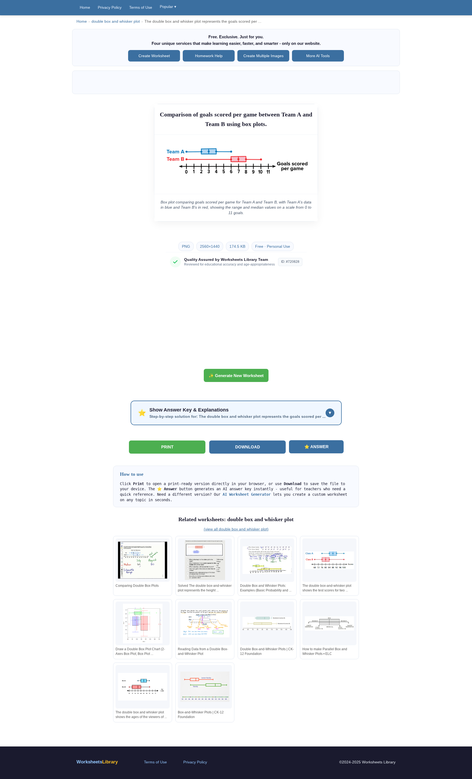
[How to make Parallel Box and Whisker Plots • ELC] (329, 623)
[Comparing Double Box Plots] (142, 560)
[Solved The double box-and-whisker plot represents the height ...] (204, 560)
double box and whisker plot (116, 21)
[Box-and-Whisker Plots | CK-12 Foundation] (204, 687)
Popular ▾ (168, 6)
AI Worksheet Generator (247, 494)
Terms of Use (140, 7)
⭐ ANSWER (316, 446)
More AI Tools (318, 56)
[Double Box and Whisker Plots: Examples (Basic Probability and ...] (267, 560)
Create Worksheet (154, 56)
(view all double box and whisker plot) (236, 529)
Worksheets (97, 762)
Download (247, 447)
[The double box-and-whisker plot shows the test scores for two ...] (329, 560)
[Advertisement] (236, 320)
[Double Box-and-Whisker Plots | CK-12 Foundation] (267, 623)
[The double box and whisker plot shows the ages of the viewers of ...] (142, 687)
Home (85, 7)
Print (167, 447)
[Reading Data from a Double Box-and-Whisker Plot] (204, 623)
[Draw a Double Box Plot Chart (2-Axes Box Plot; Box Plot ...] (142, 623)
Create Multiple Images (263, 56)
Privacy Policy (110, 7)
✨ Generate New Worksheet (236, 375)
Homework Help (209, 56)
